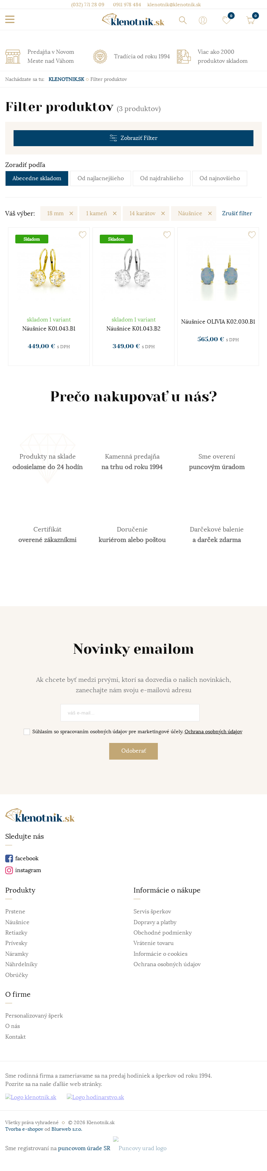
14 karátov (142, 213)
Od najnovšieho (220, 178)
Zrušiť (237, 213)
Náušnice (190, 213)
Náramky (16, 954)
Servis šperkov (152, 911)
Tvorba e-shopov (24, 1129)
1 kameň (96, 213)
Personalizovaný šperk (34, 1015)
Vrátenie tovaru (154, 943)
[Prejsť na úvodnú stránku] (133, 19)
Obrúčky (16, 975)
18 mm (55, 213)
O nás (12, 1026)
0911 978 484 (126, 4)
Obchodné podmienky (163, 932)
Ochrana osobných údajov (213, 731)
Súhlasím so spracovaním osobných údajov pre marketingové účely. (137, 731)
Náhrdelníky (21, 964)
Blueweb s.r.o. (66, 1129)
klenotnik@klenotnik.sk (173, 4)
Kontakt (15, 1037)
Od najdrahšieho (161, 178)
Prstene (15, 911)
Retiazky (16, 932)
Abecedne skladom (37, 178)
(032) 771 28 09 (87, 4)
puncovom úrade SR (85, 1148)
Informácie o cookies (160, 954)
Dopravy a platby (155, 922)
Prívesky (16, 943)
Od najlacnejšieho (101, 178)
